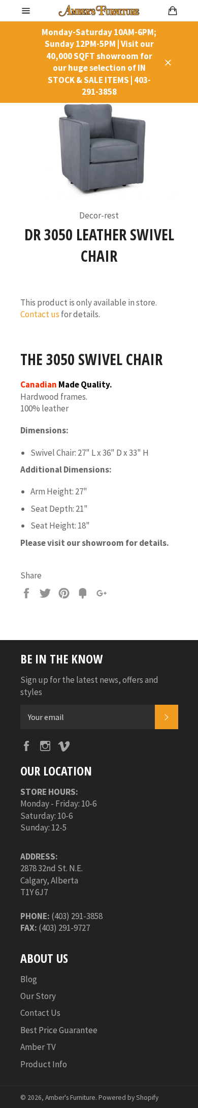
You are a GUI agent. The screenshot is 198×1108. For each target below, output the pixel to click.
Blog (28, 979)
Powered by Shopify (128, 1097)
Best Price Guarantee (58, 1030)
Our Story (38, 996)
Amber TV (38, 1046)
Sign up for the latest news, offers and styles (89, 685)
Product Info (43, 1064)
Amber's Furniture (70, 1097)
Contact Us (40, 1012)
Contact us (39, 314)
